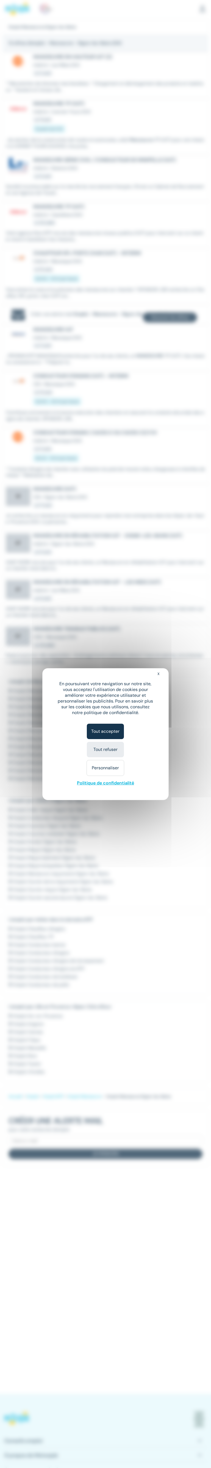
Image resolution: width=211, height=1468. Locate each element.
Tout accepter (105, 731)
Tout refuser (105, 749)
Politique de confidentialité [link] (105, 783)
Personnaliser (105, 768)
